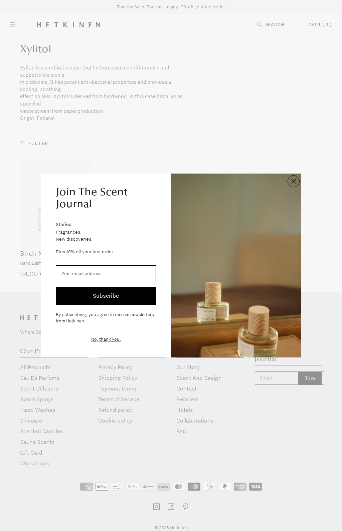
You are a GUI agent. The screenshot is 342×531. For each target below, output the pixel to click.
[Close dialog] (294, 181)
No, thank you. (106, 339)
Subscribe (106, 295)
